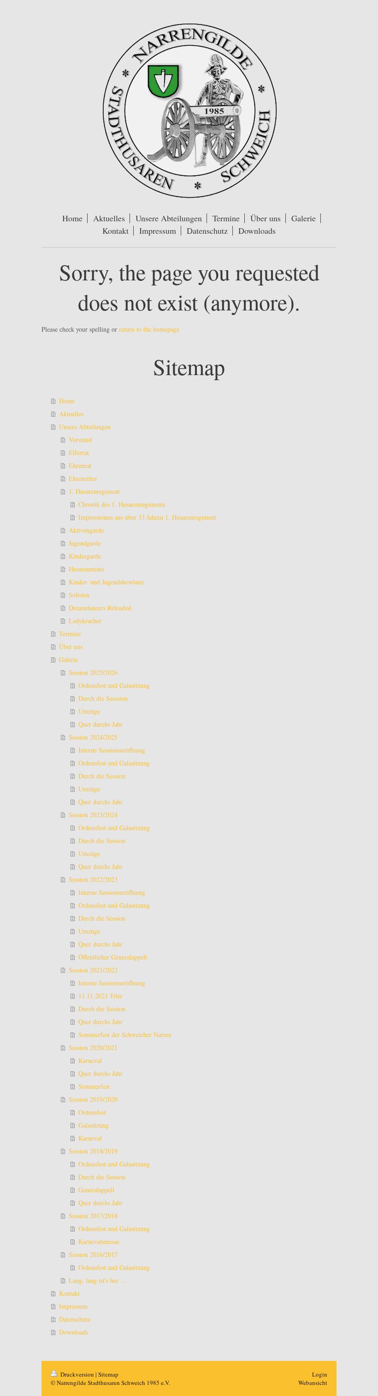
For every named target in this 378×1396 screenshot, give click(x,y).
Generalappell (96, 1189)
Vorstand (80, 439)
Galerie (68, 659)
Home (67, 400)
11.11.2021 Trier (100, 995)
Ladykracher (85, 620)
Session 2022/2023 (93, 879)
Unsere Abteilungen (85, 426)
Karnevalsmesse (98, 1241)
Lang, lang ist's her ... (97, 1280)
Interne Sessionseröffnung (111, 750)
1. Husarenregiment (94, 491)
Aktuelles (71, 413)
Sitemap (108, 1374)
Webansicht (312, 1382)
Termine (70, 633)
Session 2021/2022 (93, 969)
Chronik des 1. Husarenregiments (121, 504)
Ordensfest (92, 1112)
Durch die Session (101, 775)
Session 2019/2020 (93, 1099)
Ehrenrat (80, 465)
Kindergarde (85, 556)
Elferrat (79, 452)
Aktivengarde (86, 530)
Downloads (73, 1332)
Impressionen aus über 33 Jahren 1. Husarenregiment (147, 517)
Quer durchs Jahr (100, 724)
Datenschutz (74, 1319)
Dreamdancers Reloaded (100, 607)
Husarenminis (86, 568)
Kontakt (69, 1293)
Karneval (90, 1060)
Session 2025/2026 (93, 672)
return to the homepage (149, 329)
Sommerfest (94, 1086)
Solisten (79, 594)
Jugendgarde (85, 543)
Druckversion (77, 1374)
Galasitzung (93, 1125)
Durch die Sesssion (103, 698)
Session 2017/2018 (93, 1215)
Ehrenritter (83, 478)
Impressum (73, 1306)
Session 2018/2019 (93, 1151)
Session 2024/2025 (93, 737)
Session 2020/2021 (93, 1047)
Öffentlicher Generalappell (112, 957)
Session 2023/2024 (93, 814)
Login (319, 1374)
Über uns (71, 646)
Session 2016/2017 (93, 1254)
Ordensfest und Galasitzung (114, 685)
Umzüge (89, 711)
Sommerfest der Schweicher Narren (124, 1034)
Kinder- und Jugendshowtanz (106, 581)
